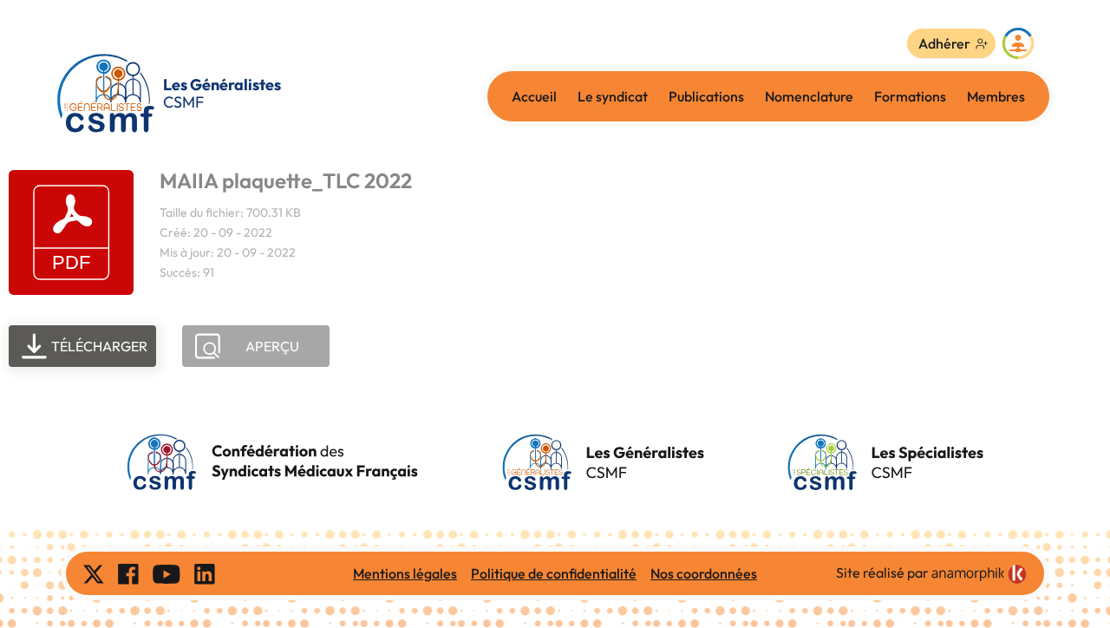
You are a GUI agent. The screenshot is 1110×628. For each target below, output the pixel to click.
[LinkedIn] (204, 573)
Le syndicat (613, 96)
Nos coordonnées (703, 573)
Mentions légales (405, 573)
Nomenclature (809, 96)
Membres (996, 96)
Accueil (534, 96)
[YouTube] (166, 573)
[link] (979, 574)
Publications (706, 96)
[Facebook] (128, 573)
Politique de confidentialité (554, 573)
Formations (910, 96)
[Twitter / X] (93, 573)
